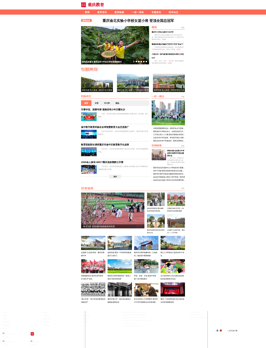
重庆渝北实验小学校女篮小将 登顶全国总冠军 (138, 20)
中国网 (5, 319)
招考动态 (173, 12)
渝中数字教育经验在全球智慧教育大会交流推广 (105, 126)
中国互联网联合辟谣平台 (197, 315)
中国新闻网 (86, 316)
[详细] (164, 39)
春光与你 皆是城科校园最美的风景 (99, 226)
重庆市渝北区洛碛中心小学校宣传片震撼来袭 (170, 167)
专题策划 (156, 12)
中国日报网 (6, 325)
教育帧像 (119, 12)
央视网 (45, 312)
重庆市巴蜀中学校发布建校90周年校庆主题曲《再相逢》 (174, 174)
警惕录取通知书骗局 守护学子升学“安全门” (167, 44)
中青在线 (85, 319)
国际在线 (6, 322)
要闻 (87, 12)
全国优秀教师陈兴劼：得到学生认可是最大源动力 (171, 128)
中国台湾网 (46, 322)
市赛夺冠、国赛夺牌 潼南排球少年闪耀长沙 (103, 109)
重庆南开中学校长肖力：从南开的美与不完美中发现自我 (174, 131)
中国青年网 (46, 316)
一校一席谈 (138, 12)
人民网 (5, 312)
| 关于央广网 (232, 331)
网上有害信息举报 (196, 312)
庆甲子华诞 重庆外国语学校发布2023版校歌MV (170, 171)
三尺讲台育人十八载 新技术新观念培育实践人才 (171, 134)
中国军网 (85, 322)
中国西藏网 (46, 325)
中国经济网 (46, 319)
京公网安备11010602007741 (144, 320)
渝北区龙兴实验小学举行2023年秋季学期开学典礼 (171, 180)
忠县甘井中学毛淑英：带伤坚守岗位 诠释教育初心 (171, 137)
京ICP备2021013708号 (128, 320)
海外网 (5, 328)
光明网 (85, 312)
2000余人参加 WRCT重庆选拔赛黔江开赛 (102, 162)
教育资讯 (102, 12)
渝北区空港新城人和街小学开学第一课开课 (169, 177)
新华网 (5, 316)
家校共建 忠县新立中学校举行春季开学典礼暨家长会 (175, 153)
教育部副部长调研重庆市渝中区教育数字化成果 (105, 144)
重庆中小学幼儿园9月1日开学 (163, 32)
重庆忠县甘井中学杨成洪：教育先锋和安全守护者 (171, 141)
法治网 (85, 325)
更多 (183, 27)
